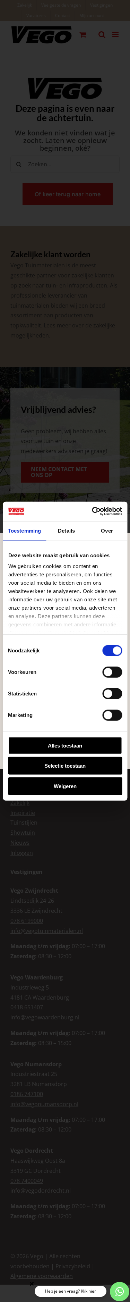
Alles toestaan (65, 745)
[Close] (32, 1283)
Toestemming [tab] (24, 530)
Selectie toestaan (65, 766)
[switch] (112, 671)
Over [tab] (107, 530)
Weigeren (65, 786)
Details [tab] (66, 530)
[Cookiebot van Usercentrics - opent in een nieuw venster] (92, 511)
